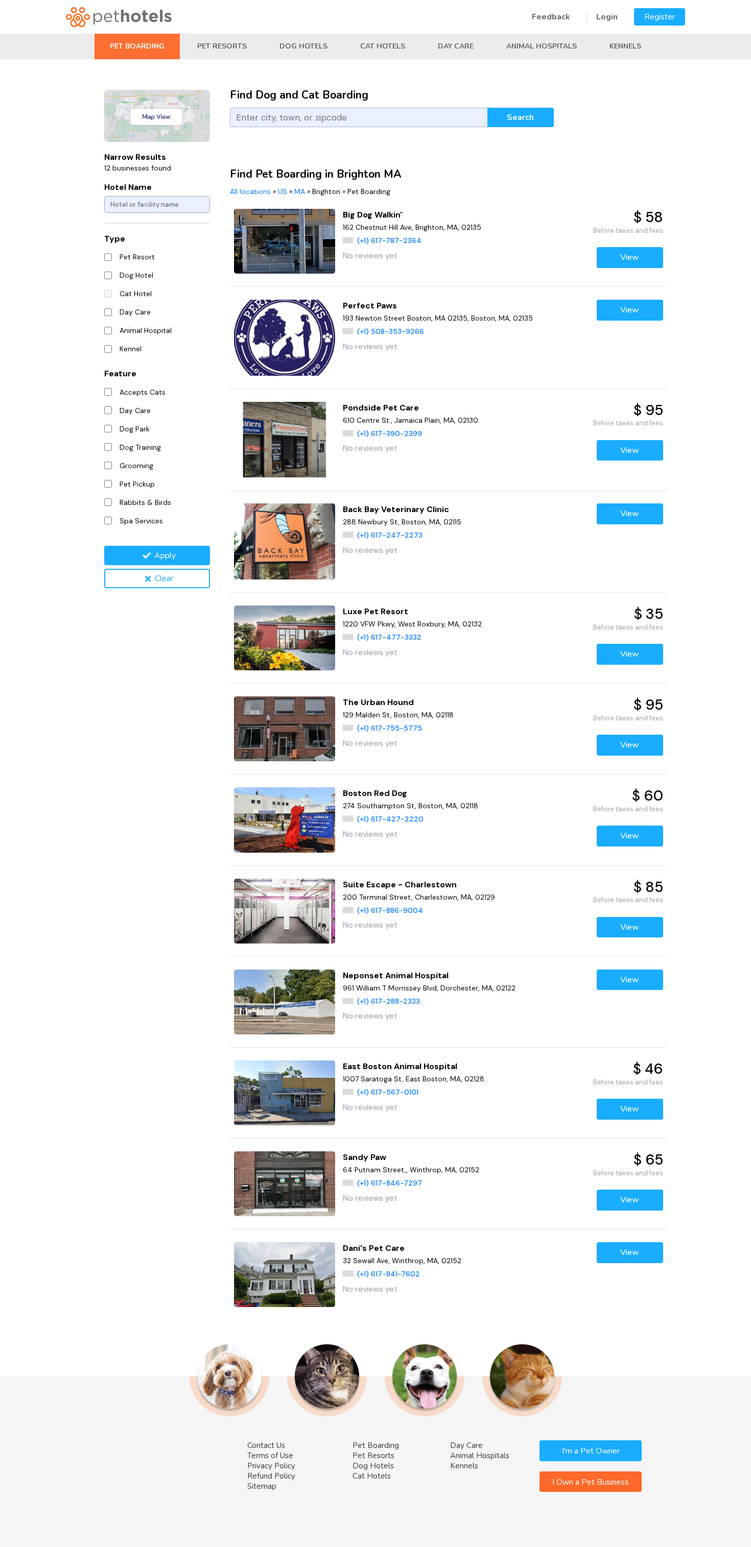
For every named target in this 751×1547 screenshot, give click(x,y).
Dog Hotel (136, 275)
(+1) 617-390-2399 (389, 433)
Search (520, 117)
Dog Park (135, 428)
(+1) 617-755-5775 (389, 728)
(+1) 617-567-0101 (387, 1092)
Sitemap (261, 1486)
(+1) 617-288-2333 (388, 1001)
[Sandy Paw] (285, 1183)
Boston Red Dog (375, 793)
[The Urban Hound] (285, 728)
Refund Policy (271, 1476)
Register (659, 16)
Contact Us (266, 1445)
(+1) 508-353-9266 (390, 331)
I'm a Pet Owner (591, 1451)
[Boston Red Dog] (285, 819)
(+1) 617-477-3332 (389, 637)
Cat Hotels (382, 46)
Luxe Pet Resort (375, 611)
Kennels (625, 46)
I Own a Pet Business (590, 1482)
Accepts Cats (143, 392)
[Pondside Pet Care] (285, 440)
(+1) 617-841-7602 (388, 1273)
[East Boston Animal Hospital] (285, 1092)
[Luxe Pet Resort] (285, 638)
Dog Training (140, 447)
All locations (250, 191)
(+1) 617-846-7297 (389, 1183)
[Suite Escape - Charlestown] (285, 911)
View (629, 257)
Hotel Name (128, 187)
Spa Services (141, 520)
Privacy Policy (271, 1466)
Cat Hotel (136, 293)
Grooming (136, 465)
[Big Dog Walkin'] (285, 241)
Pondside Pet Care (381, 407)
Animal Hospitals (541, 46)
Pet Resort (137, 256)
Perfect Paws (370, 305)
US (282, 191)
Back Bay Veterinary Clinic (396, 509)
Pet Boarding (137, 46)
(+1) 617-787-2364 (389, 240)
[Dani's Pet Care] (285, 1274)
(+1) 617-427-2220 (390, 819)
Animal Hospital (146, 330)
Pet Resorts (222, 46)
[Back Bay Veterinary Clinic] (285, 541)
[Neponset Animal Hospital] (285, 1002)
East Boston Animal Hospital (400, 1066)
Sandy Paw (364, 1157)
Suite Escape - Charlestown (400, 884)
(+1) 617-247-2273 (390, 535)
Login (607, 16)
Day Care (456, 46)
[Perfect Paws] (285, 338)
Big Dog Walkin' (372, 214)
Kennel (131, 348)
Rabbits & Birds (145, 502)
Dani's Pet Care (374, 1248)
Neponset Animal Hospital (396, 975)
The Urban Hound (378, 702)
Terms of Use (270, 1456)
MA (299, 191)
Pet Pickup (137, 484)
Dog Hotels (303, 46)
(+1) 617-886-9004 (390, 910)
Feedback (551, 16)
